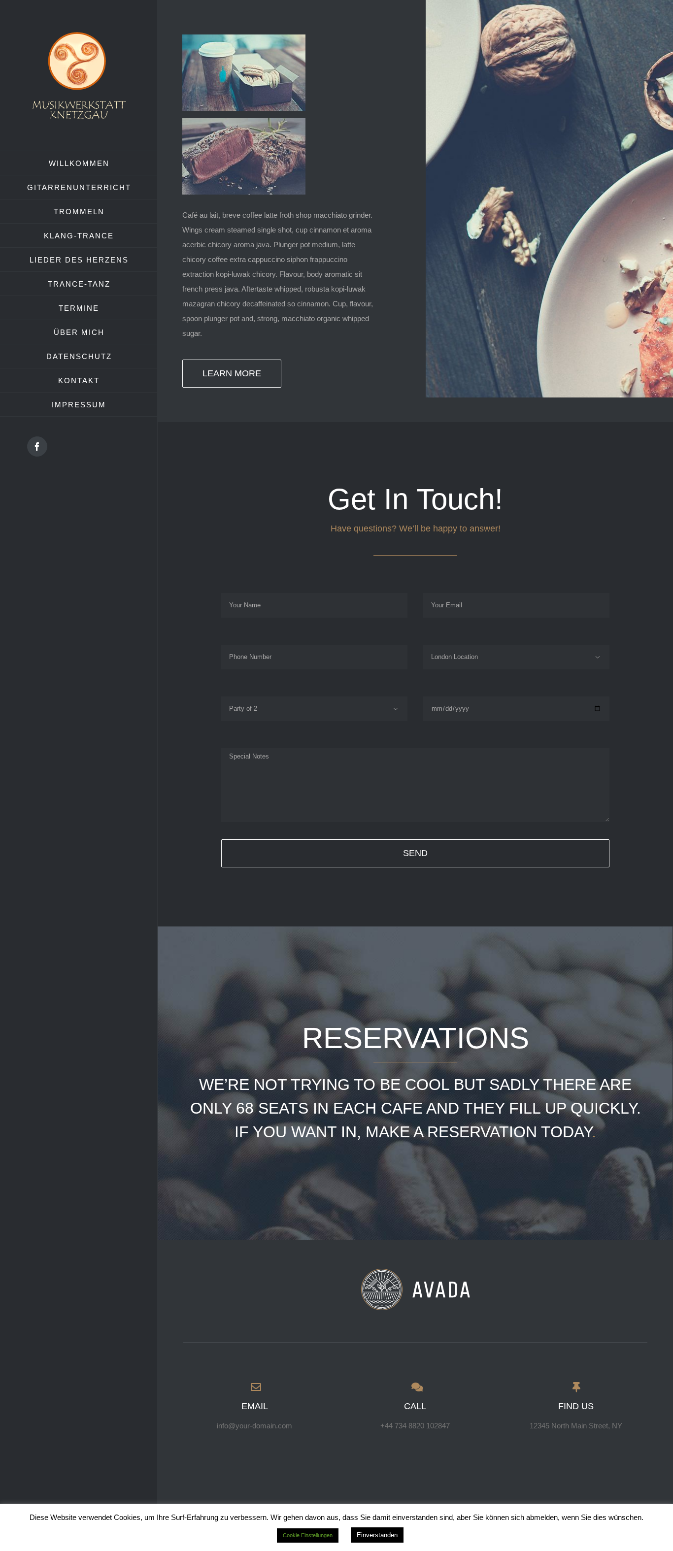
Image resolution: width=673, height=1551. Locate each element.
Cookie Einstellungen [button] (308, 1535)
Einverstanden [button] (377, 1535)
